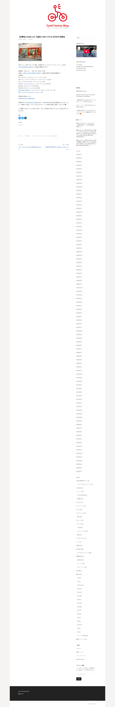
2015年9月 (79, 464)
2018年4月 (79, 359)
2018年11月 (79, 334)
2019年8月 (79, 302)
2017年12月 (79, 374)
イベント (23, 136)
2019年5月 (79, 313)
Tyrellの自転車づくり (81, 480)
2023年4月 (79, 201)
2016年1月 (79, 449)
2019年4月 (79, 316)
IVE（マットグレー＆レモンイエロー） (29, 92)
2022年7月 (79, 219)
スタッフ (78, 520)
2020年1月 (79, 284)
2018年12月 (79, 331)
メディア (78, 524)
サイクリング (79, 513)
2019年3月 (79, 320)
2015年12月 (79, 453)
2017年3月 (79, 399)
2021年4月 (79, 244)
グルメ (78, 509)
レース (78, 542)
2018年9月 (79, 341)
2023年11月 (79, 183)
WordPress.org (80, 659)
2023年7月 (79, 194)
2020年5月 (79, 273)
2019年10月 (79, 295)
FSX (78, 596)
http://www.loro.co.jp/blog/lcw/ (26, 98)
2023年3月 (79, 205)
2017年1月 (79, 406)
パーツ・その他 (81, 635)
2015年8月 (79, 467)
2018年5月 (79, 356)
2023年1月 (79, 208)
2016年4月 (79, 439)
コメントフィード (81, 655)
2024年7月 (79, 154)
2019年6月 (79, 309)
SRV (78, 624)
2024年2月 (79, 172)
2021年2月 (79, 248)
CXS (78, 588)
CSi (78, 578)
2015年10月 (79, 460)
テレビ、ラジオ (81, 531)
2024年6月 (79, 158)
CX (78, 581)
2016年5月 (79, 435)
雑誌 (78, 534)
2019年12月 (79, 287)
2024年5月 (79, 161)
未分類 (78, 570)
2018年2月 (79, 367)
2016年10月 (79, 417)
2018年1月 (79, 370)
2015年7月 (79, 471)
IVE (78, 606)
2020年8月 (79, 262)
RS (78, 617)
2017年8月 (79, 388)
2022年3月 (79, 226)
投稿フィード (79, 652)
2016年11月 (79, 413)
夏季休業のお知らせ (81, 91)
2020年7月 (79, 266)
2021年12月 (79, 230)
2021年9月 (79, 233)
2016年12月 (79, 410)
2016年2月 (79, 446)
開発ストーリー (80, 639)
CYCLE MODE (81, 495)
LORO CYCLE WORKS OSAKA (32, 73)
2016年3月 (79, 442)
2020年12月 (79, 251)
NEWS (79, 560)
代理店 (78, 545)
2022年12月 (79, 212)
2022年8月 (79, 215)
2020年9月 (79, 259)
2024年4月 (79, 165)
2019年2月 (79, 323)
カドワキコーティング (83, 552)
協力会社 (78, 549)
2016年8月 (79, 424)
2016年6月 (79, 431)
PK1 (78, 610)
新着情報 (78, 556)
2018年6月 (79, 352)
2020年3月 (79, 280)
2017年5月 (79, 392)
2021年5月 (79, 241)
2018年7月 (79, 349)
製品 (77, 574)
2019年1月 (79, 327)
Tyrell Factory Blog (57, 25)
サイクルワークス (38, 136)
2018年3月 (79, 363)
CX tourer (79, 585)
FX (78, 599)
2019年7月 (79, 305)
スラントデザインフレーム (84, 484)
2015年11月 (79, 457)
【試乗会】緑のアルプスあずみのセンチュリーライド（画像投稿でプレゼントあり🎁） (86, 112)
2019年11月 (79, 291)
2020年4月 (79, 277)
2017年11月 (79, 377)
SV (78, 628)
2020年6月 (79, 269)
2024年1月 (79, 176)
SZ (78, 632)
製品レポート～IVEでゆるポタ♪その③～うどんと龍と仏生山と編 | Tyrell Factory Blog (86, 143)
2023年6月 (79, 197)
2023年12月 (79, 179)
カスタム (78, 502)
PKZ (78, 614)
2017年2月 (79, 403)
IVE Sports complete (24, 90)
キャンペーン (79, 506)
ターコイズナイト (29, 83)
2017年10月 (79, 381)
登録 (79, 678)
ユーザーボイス (80, 538)
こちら (29, 96)
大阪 (55, 136)
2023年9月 (79, 190)
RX (78, 621)
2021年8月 (79, 237)
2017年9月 (79, 385)
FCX (78, 592)
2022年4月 (79, 223)
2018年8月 (79, 345)
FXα (78, 603)
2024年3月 (79, 169)
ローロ (45, 136)
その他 (78, 488)
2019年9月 (79, 298)
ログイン (78, 648)
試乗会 (27, 136)
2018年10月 (79, 338)
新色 (47, 102)
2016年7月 (79, 428)
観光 (78, 516)
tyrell (30, 39)
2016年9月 (79, 421)
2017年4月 (79, 395)
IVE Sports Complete (32, 102)
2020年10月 (79, 255)
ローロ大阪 (51, 136)
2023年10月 (79, 187)
